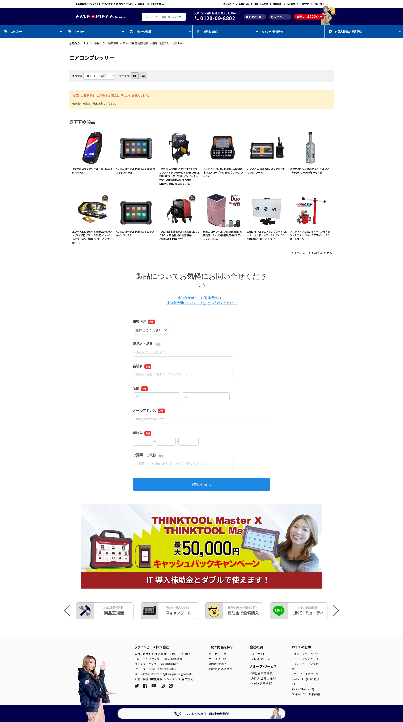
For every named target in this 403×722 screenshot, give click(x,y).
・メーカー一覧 (217, 654)
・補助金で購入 (217, 664)
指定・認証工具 (160, 43)
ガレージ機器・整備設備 (135, 43)
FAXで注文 (319, 4)
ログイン (277, 17)
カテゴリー (16, 31)
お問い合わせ (255, 17)
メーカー (79, 31)
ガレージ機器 (144, 31)
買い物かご (228, 4)
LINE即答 (304, 4)
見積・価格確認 (261, 4)
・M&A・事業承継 (261, 683)
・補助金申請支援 (261, 673)
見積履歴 (277, 4)
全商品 (73, 43)
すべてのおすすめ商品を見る (313, 253)
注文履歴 (291, 4)
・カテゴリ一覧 (216, 659)
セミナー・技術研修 (272, 31)
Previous (70, 611)
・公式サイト (257, 654)
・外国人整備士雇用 (263, 678)
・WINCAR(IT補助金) (306, 679)
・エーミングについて (305, 659)
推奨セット (178, 43)
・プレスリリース (260, 659)
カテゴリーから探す (91, 43)
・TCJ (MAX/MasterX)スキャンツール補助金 (306, 689)
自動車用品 (112, 43)
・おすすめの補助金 (220, 669)
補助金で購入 (210, 31)
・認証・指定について (305, 654)
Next (333, 611)
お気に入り (244, 4)
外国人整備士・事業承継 (348, 31)
